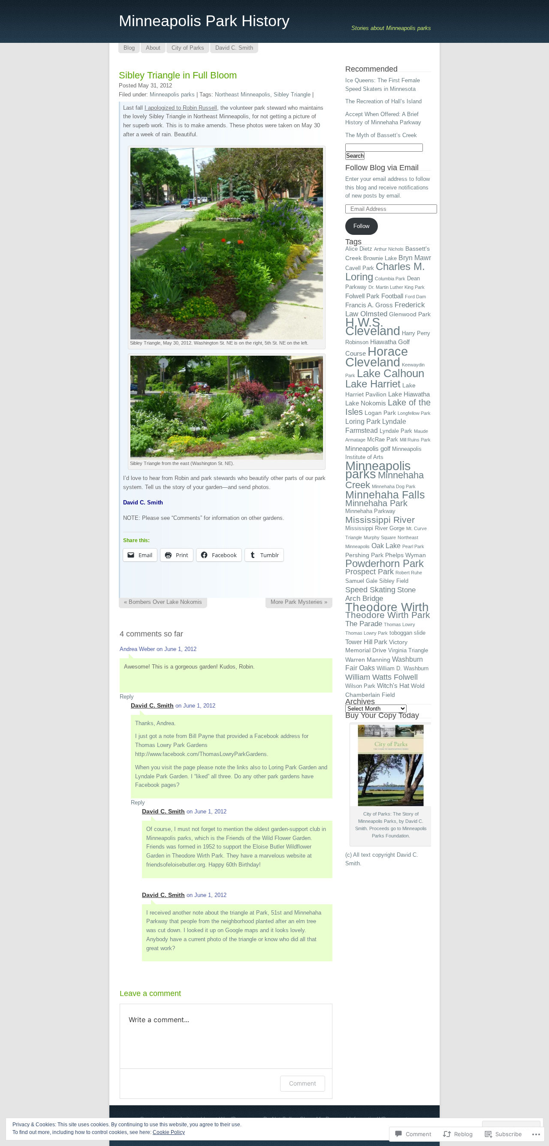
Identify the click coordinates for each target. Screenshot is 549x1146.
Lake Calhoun (390, 373)
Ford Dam (415, 296)
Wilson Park (360, 686)
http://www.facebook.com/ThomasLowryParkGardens (201, 754)
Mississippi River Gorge (374, 528)
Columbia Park (390, 278)
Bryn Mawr (414, 257)
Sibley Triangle (292, 94)
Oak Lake (386, 545)
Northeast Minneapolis (242, 94)
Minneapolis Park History (204, 21)
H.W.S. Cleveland (372, 326)
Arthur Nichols (389, 249)
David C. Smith (152, 705)
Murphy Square (380, 537)
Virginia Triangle (408, 651)
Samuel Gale (361, 581)
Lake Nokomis (365, 403)
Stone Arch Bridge (380, 594)
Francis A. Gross (369, 305)
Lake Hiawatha (409, 394)
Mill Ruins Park (415, 439)
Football (392, 296)
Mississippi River (380, 520)
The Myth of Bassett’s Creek (381, 135)
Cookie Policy (169, 1132)
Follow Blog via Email (382, 167)
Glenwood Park (410, 314)
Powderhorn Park (384, 563)
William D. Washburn (402, 669)
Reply (127, 696)
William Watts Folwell (381, 677)
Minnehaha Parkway (370, 511)
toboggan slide (407, 633)
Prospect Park (369, 571)
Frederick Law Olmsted (385, 309)
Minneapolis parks (172, 94)
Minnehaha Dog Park (394, 486)
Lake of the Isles (388, 407)
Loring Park (362, 421)
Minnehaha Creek (384, 480)
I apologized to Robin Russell (181, 108)
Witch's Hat (393, 685)
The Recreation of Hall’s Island (383, 101)
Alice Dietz (358, 249)
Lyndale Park (396, 431)
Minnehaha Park (376, 503)
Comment (302, 1083)
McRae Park (382, 440)
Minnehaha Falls (385, 495)
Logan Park (380, 412)
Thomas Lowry (399, 624)
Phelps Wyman (405, 555)
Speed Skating (370, 589)
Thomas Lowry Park (366, 633)
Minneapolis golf (367, 448)
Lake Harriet (373, 384)
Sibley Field (393, 581)
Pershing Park (364, 555)
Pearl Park (413, 546)
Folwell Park (362, 296)
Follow (361, 226)
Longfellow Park (414, 413)
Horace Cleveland (376, 356)
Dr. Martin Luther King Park (396, 287)
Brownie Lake (380, 258)
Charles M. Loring (385, 271)
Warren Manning (367, 659)
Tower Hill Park (366, 641)
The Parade (363, 623)
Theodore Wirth (387, 607)
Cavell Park (359, 268)
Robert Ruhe (408, 572)
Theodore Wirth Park (387, 615)
